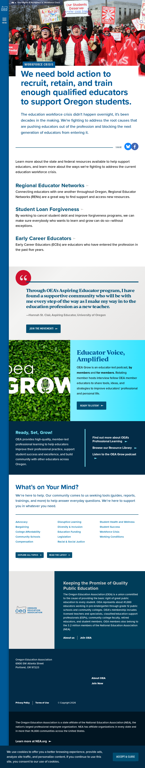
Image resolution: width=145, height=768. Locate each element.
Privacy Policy (23, 702)
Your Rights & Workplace (29, 3)
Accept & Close (125, 757)
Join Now (97, 683)
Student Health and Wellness (117, 522)
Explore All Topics (28, 555)
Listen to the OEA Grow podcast (114, 454)
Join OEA (86, 637)
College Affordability (28, 531)
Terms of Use (42, 702)
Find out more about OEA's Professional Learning (110, 439)
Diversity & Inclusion (70, 526)
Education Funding (69, 531)
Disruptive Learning (69, 522)
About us (68, 637)
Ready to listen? (89, 406)
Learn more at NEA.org (31, 741)
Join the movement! (42, 329)
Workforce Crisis (109, 531)
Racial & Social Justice (71, 541)
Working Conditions (112, 536)
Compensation (24, 541)
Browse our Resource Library (112, 448)
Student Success (110, 526)
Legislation (64, 536)
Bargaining (22, 526)
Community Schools (28, 536)
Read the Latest (58, 555)
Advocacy (22, 522)
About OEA (99, 678)
